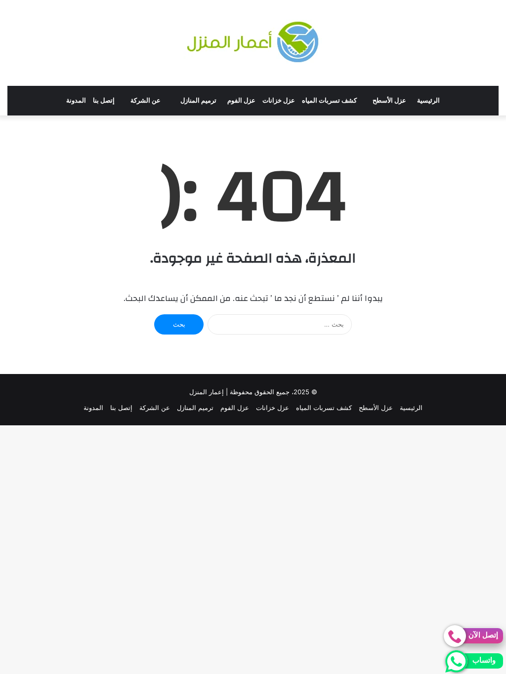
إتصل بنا (104, 100)
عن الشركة (145, 100)
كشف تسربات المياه (329, 100)
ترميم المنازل (198, 100)
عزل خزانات (278, 100)
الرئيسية (428, 100)
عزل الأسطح (389, 100)
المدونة (76, 100)
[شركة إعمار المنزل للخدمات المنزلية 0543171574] (253, 43)
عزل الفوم (241, 100)
